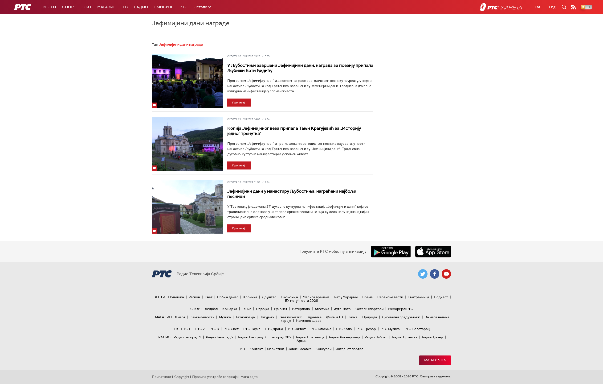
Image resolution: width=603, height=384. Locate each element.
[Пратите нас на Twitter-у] (423, 274)
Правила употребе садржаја (215, 377)
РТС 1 (186, 329)
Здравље (314, 317)
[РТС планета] (501, 7)
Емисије (163, 6)
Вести (49, 6)
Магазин (106, 6)
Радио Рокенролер (344, 337)
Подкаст (441, 297)
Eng (552, 6)
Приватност (161, 377)
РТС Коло (344, 329)
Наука (353, 317)
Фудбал (211, 309)
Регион (194, 297)
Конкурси (323, 349)
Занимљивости (202, 317)
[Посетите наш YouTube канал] (446, 274)
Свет (208, 297)
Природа (369, 317)
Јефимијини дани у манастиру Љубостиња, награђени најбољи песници (291, 193)
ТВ (125, 6)
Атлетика (322, 309)
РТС (183, 6)
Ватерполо (301, 309)
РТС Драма (274, 329)
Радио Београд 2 (219, 337)
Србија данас (227, 297)
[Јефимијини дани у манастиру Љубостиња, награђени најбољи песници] (187, 207)
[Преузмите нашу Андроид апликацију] (391, 251)
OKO (86, 6)
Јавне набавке (300, 349)
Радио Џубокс (376, 337)
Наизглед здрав (308, 320)
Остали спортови (369, 309)
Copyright (181, 377)
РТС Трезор (366, 329)
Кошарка (229, 309)
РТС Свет (231, 329)
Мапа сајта (435, 360)
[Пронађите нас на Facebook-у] (434, 274)
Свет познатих (290, 317)
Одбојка (262, 309)
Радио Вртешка (404, 337)
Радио (141, 6)
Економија (289, 297)
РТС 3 (214, 329)
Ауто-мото (342, 309)
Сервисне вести (390, 297)
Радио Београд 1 (187, 337)
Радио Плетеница (310, 337)
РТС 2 (200, 329)
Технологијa (245, 317)
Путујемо (267, 317)
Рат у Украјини (346, 297)
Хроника (250, 297)
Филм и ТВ (334, 317)
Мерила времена (316, 297)
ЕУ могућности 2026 (301, 300)
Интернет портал (349, 349)
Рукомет (280, 309)
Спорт (69, 6)
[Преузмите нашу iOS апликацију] (433, 251)
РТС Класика (320, 329)
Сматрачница (418, 297)
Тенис (246, 309)
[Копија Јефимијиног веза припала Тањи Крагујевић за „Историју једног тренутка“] (187, 144)
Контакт (256, 349)
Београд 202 (280, 337)
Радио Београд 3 (252, 337)
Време (367, 297)
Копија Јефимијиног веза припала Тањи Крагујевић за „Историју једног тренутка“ (294, 130)
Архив (301, 341)
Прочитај (238, 102)
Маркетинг (275, 349)
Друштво (269, 297)
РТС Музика (390, 329)
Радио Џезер (432, 337)
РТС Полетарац (417, 329)
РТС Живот (297, 329)
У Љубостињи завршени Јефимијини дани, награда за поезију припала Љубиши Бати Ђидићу (300, 67)
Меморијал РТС (400, 309)
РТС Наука (252, 329)
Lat (537, 6)
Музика (225, 317)
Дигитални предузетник (401, 317)
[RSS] (573, 7)
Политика (176, 297)
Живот (180, 317)
